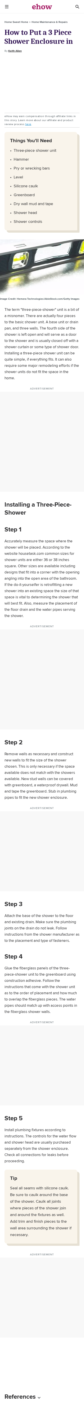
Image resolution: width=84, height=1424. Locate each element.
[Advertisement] (42, 83)
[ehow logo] (42, 7)
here (28, 124)
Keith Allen (15, 51)
